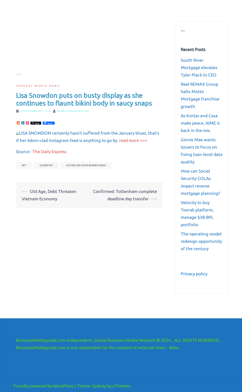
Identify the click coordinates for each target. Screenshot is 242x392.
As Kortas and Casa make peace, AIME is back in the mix (200, 123)
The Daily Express (49, 151)
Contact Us (167, 13)
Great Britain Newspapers (141, 13)
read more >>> (133, 140)
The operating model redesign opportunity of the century (201, 241)
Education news (180, 8)
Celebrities (46, 165)
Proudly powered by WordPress (43, 386)
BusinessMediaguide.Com (50, 7)
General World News (38, 85)
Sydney (99, 386)
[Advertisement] (89, 47)
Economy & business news (105, 8)
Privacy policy (194, 273)
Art (24, 165)
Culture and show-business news (146, 8)
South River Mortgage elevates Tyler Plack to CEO (199, 67)
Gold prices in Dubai (206, 8)
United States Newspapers (105, 13)
